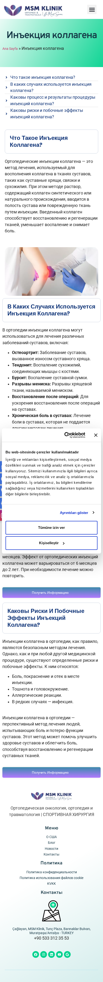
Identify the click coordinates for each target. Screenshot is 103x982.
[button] (92, 9)
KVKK (51, 884)
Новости (51, 849)
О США (51, 837)
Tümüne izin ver (51, 527)
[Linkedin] (51, 954)
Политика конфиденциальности (51, 872)
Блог (51, 843)
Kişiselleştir (49, 543)
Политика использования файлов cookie (51, 878)
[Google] (67, 954)
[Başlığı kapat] (95, 435)
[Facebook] (35, 954)
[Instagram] (43, 954)
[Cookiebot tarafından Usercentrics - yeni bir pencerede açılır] (64, 435)
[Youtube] (59, 954)
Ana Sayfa (10, 49)
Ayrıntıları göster (74, 512)
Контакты (51, 854)
